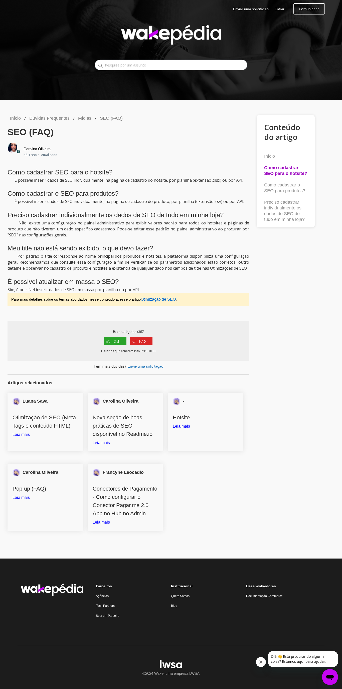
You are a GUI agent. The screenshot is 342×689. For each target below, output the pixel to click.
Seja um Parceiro (107, 616)
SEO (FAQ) (111, 118)
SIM (116, 341)
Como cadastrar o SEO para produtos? (284, 187)
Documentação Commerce (264, 596)
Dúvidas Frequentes (49, 118)
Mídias (84, 118)
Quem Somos (180, 596)
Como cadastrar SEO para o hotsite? (285, 170)
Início (15, 118)
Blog (174, 606)
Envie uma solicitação (145, 366)
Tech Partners (105, 606)
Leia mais (21, 434)
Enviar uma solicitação (251, 9)
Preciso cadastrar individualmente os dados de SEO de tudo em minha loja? (284, 211)
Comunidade (309, 8)
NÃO (142, 341)
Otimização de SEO (158, 299)
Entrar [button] (279, 9)
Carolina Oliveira (37, 149)
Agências (102, 596)
